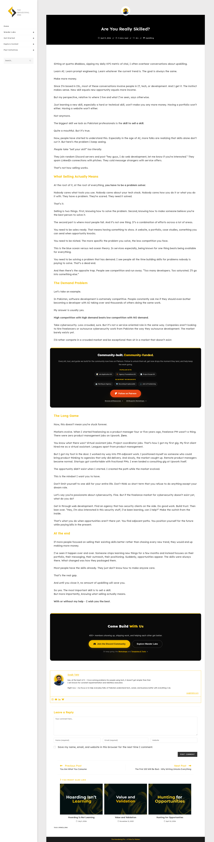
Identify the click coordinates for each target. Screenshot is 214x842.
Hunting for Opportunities (170, 817)
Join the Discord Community (111, 644)
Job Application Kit (104, 374)
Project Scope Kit (147, 374)
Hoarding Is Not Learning (81, 817)
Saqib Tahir (125, 19)
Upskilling (150, 38)
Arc (137, 38)
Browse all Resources (113, 401)
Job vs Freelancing (148, 384)
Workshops (122, 652)
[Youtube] (56, 699)
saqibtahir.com (192, 693)
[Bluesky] (63, 699)
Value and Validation (125, 817)
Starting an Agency (103, 384)
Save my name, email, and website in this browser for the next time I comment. (105, 747)
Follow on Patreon (127, 393)
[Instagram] (52, 699)
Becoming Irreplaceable (125, 384)
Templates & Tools (138, 652)
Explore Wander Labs (147, 644)
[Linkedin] (59, 699)
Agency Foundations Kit (126, 374)
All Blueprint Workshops (135, 401)
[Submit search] (30, 61)
